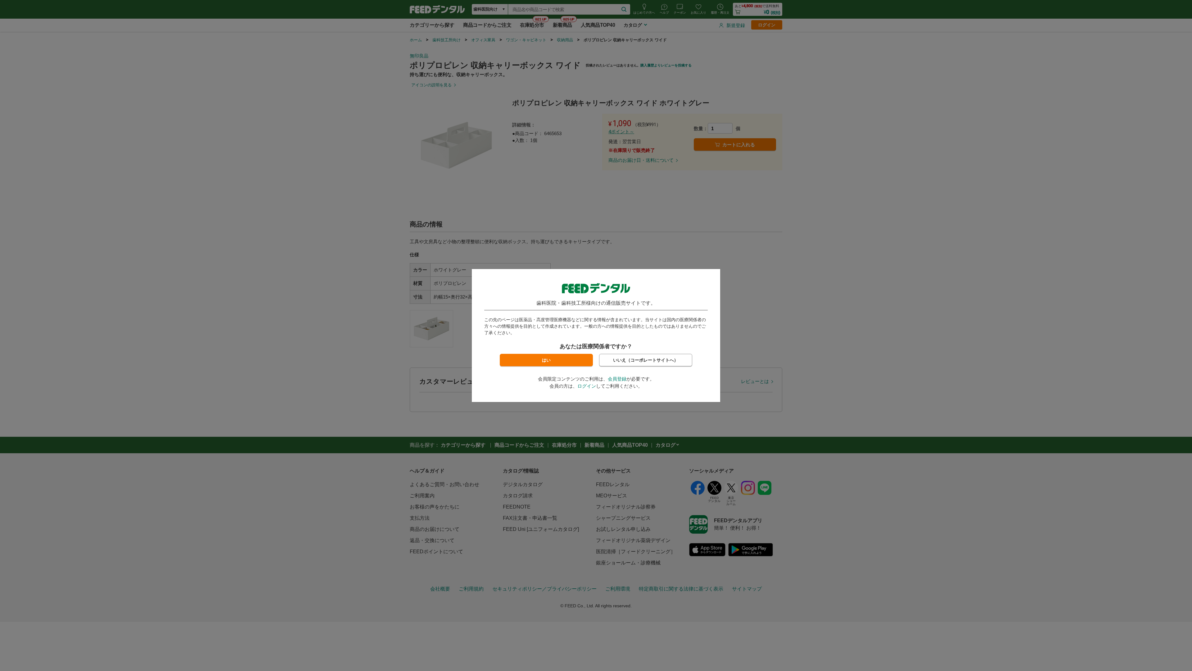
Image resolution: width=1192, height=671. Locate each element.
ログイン (586, 386)
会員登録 (617, 378)
